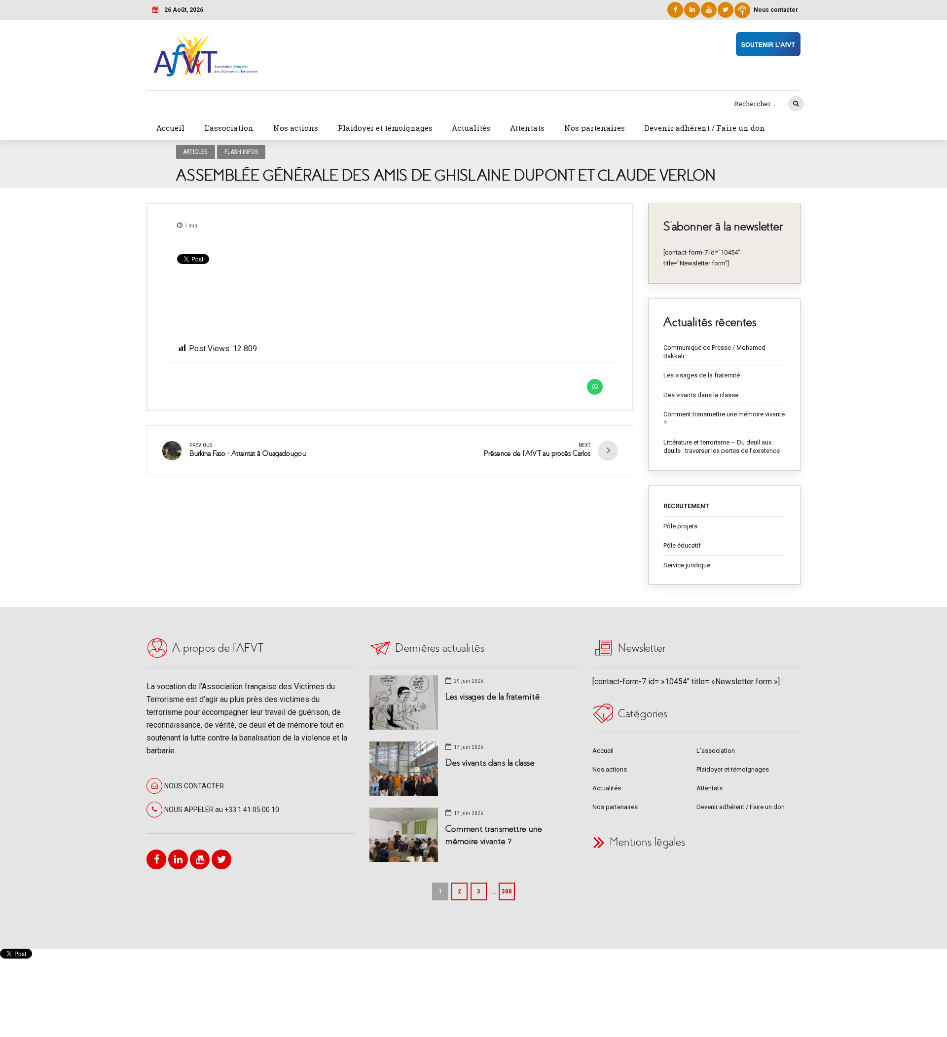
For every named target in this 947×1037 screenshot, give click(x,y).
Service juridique (686, 565)
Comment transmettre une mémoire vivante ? (724, 418)
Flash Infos (241, 151)
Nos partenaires (594, 128)
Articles (195, 151)
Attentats (527, 128)
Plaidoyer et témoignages (385, 128)
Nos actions (295, 128)
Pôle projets (680, 526)
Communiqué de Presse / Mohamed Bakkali (714, 352)
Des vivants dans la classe (700, 395)
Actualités (471, 128)
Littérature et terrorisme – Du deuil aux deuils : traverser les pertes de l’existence (721, 447)
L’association (229, 128)
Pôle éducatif (682, 545)
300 (507, 891)
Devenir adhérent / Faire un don (705, 128)
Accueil (170, 128)
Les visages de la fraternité (701, 375)
